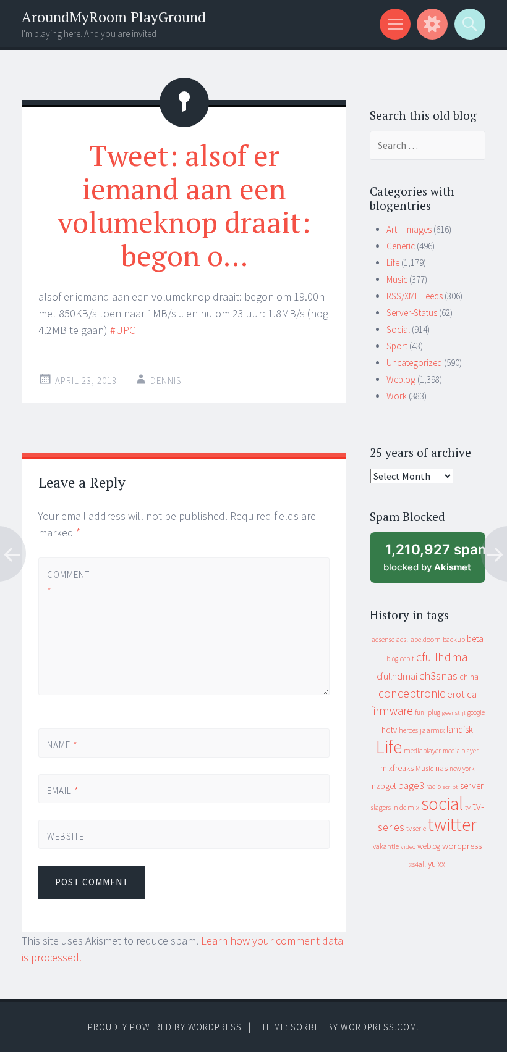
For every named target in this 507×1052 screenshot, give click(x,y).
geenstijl (454, 713)
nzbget (384, 785)
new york (461, 768)
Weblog (400, 379)
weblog (428, 846)
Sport (396, 346)
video (408, 847)
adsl (402, 639)
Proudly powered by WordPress (165, 1027)
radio (433, 786)
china (469, 677)
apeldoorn (425, 639)
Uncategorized (414, 363)
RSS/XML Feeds (414, 296)
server (472, 785)
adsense (383, 639)
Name (62, 745)
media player (461, 750)
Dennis (166, 380)
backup (454, 639)
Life (392, 263)
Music (396, 279)
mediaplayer (422, 750)
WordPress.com (379, 1027)
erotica (462, 694)
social (442, 803)
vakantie (386, 846)
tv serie (416, 828)
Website (65, 836)
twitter (452, 824)
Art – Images (409, 229)
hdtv (389, 729)
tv (468, 807)
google (476, 712)
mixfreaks (397, 768)
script (450, 787)
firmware (391, 710)
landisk (459, 729)
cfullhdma (442, 656)
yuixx (436, 863)
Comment (67, 583)
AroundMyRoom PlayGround (114, 17)
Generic (400, 246)
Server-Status (411, 313)
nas (441, 768)
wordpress (462, 845)
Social (398, 329)
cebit (407, 658)
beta (475, 639)
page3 (411, 785)
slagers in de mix (395, 807)
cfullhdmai (397, 676)
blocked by (434, 562)
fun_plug (427, 712)
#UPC (122, 330)
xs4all (417, 864)
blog (392, 658)
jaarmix (432, 730)
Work (396, 396)
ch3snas (438, 676)
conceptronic (411, 693)
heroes (408, 730)
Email (63, 790)
